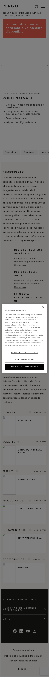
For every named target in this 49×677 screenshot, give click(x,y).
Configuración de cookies (24, 352)
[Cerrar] (43, 307)
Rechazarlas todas (24, 359)
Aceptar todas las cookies (24, 367)
